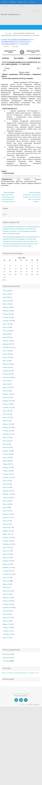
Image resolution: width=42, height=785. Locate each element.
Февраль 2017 (7, 531)
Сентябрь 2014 (7, 607)
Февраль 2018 (7, 514)
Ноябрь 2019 (7, 471)
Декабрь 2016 (7, 537)
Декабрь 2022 (7, 401)
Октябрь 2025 (7, 317)
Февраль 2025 (7, 341)
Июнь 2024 (6, 354)
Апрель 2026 (7, 301)
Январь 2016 (7, 564)
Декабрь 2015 (7, 567)
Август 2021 (6, 437)
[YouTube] (33, 10)
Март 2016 (6, 557)
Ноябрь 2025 (7, 314)
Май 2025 (6, 334)
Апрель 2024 (7, 357)
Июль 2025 (6, 327)
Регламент (32, 2)
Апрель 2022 (7, 417)
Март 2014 (6, 621)
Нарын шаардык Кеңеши (21, 695)
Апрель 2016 (7, 554)
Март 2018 (6, 511)
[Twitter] (36, 10)
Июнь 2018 (6, 504)
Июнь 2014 (6, 614)
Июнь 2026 (6, 294)
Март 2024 (6, 361)
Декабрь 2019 (7, 467)
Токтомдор (4, 2)
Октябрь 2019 (7, 474)
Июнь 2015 (6, 584)
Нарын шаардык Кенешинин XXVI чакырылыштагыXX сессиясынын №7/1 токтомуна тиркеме (8, 196)
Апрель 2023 (7, 387)
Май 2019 (6, 484)
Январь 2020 (7, 464)
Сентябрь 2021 (7, 434)
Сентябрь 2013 (7, 634)
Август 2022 (6, 411)
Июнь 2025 (6, 331)
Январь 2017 (7, 534)
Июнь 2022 (6, 414)
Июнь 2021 (6, 441)
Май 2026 (6, 297)
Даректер (22, 6)
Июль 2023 (6, 381)
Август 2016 (6, 547)
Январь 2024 (7, 367)
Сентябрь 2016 (7, 544)
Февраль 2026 (7, 307)
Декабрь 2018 (7, 494)
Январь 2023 (7, 397)
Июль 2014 (6, 611)
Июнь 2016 (6, 551)
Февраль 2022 (7, 424)
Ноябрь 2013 (7, 627)
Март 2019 (6, 487)
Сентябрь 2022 (7, 407)
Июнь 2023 (6, 384)
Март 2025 (6, 337)
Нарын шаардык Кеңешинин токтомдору (22, 673)
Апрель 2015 (7, 591)
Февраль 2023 (7, 394)
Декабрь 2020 (7, 451)
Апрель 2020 (7, 457)
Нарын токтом (6, 673)
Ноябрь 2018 (7, 497)
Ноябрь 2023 (7, 374)
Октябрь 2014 (7, 604)
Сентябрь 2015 (7, 574)
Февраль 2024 (7, 364)
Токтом (36, 673)
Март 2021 (6, 447)
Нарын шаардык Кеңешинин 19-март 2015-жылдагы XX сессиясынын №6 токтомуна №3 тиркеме (31, 196)
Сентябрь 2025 (7, 321)
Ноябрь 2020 (7, 454)
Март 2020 (6, 461)
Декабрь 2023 (7, 371)
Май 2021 (6, 444)
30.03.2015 (6, 46)
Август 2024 (6, 351)
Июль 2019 (6, 481)
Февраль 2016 (7, 561)
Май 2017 (6, 524)
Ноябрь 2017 (7, 517)
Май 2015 (6, 587)
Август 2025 (6, 324)
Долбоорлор (13, 6)
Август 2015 (6, 577)
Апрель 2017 (7, 527)
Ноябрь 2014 (7, 601)
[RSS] (39, 10)
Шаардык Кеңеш (22, 2)
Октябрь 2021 (7, 431)
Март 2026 (6, 304)
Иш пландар (4, 6)
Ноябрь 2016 (7, 541)
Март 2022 (6, 421)
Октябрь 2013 (7, 631)
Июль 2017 (6, 521)
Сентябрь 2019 (7, 477)
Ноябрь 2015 (7, 571)
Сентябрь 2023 (7, 377)
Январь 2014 (7, 624)
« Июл (4, 280)
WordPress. (37, 704)
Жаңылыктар (7, 658)
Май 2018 (6, 507)
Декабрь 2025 (7, 311)
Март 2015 (6, 594)
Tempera (29, 704)
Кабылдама (12, 2)
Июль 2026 (6, 291)
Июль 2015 (6, 581)
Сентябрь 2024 (7, 347)
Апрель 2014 (7, 617)
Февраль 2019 (7, 491)
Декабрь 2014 (7, 597)
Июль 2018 (6, 501)
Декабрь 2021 (7, 427)
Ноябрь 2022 (7, 404)
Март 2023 (6, 391)
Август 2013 (6, 638)
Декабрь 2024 (7, 344)
